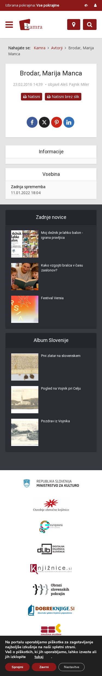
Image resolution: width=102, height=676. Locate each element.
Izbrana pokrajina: (32, 5)
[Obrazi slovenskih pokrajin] (51, 590)
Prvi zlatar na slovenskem (61, 356)
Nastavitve (71, 667)
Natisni (33, 96)
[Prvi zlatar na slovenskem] (24, 367)
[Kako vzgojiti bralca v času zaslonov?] (24, 276)
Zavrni (44, 667)
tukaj (39, 656)
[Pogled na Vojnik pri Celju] (24, 399)
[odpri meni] (9, 24)
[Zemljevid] (73, 24)
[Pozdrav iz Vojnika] (24, 432)
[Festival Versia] (24, 309)
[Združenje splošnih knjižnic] (51, 630)
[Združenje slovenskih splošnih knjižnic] (51, 569)
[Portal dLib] (51, 549)
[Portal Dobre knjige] (51, 610)
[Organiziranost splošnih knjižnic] (51, 505)
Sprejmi (17, 667)
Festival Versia (52, 298)
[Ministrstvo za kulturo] (51, 484)
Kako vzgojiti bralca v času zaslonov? (62, 267)
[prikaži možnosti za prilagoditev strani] (86, 5)
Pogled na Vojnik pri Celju (61, 388)
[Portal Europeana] (51, 527)
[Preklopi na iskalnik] (90, 24)
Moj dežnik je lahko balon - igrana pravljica (62, 235)
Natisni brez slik (65, 96)
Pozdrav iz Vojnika (55, 421)
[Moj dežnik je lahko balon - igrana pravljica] (24, 244)
